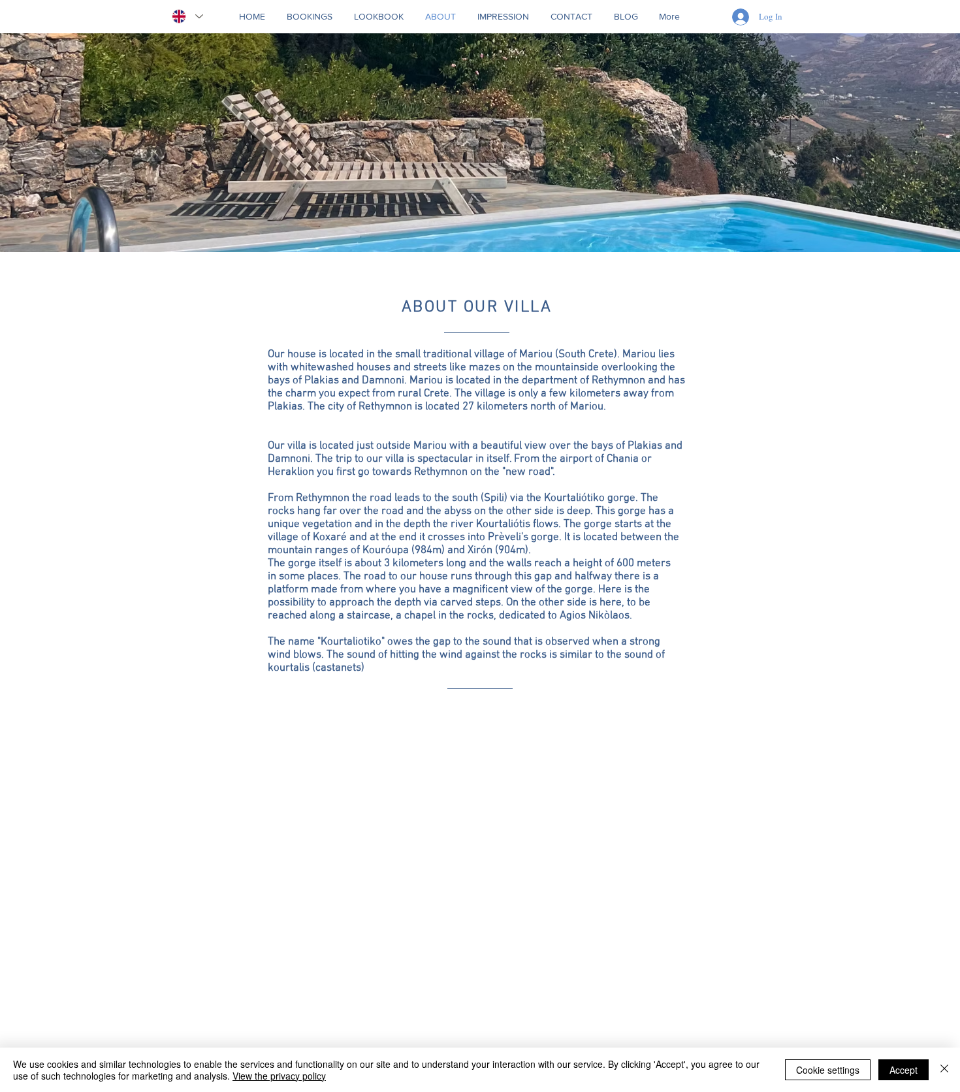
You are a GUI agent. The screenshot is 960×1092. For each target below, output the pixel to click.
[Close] (944, 1070)
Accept (903, 1069)
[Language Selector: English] (187, 16)
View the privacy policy (279, 1075)
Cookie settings (827, 1069)
